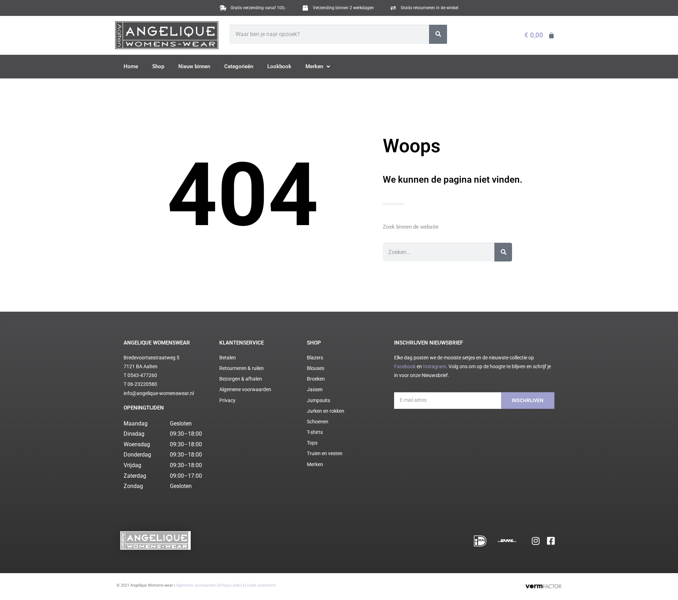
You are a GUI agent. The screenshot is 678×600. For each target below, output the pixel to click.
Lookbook (279, 66)
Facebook (405, 366)
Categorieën (238, 66)
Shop (158, 66)
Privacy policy (230, 585)
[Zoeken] (438, 34)
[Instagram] (536, 541)
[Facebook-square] (551, 541)
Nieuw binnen (194, 66)
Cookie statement (260, 585)
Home (131, 66)
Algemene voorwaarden (196, 585)
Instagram (434, 366)
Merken (314, 66)
